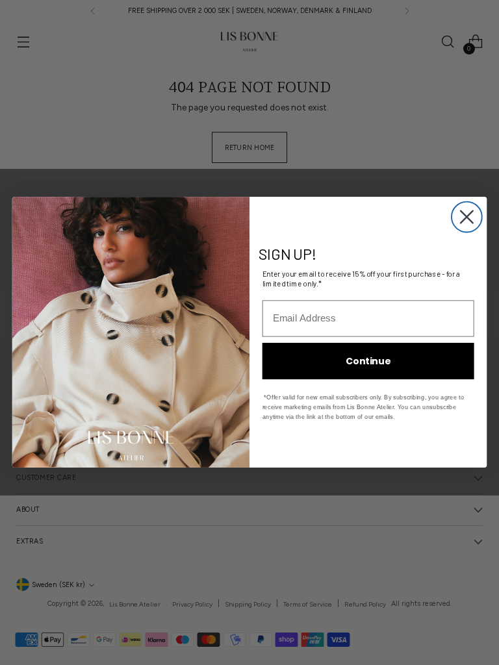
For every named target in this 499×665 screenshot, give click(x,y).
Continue (368, 361)
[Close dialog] (467, 217)
